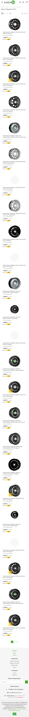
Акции (14, 667)
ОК (14, 714)
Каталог (14, 650)
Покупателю (14, 658)
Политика (14, 675)
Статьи (14, 673)
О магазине (14, 670)
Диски (14, 655)
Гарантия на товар (14, 663)
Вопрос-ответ (14, 665)
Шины (14, 653)
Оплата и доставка (14, 661)
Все (17, 641)
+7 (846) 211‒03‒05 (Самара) (15, 689)
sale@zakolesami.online (16, 692)
